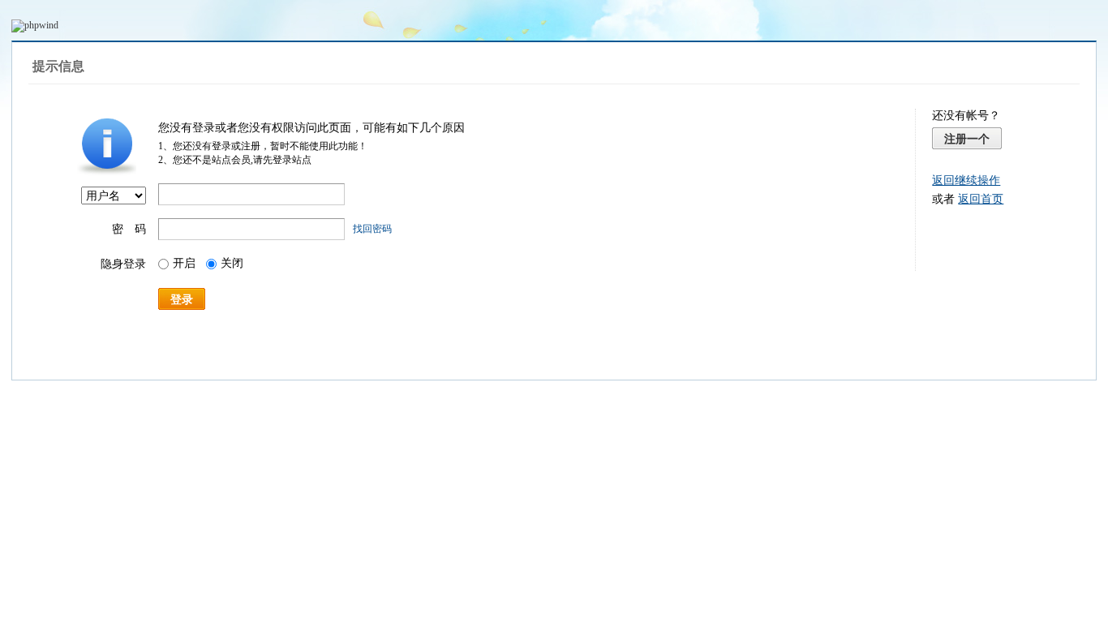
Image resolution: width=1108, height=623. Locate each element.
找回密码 (372, 228)
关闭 (232, 263)
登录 (181, 299)
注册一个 (967, 138)
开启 (184, 263)
